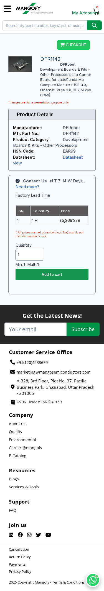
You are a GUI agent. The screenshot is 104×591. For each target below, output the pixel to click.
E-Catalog (17, 455)
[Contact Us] (93, 580)
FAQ (12, 510)
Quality (15, 431)
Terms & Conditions (68, 582)
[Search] (94, 25)
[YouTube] (48, 535)
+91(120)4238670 (32, 362)
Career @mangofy (25, 447)
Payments (17, 564)
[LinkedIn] (11, 535)
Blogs (14, 478)
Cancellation (19, 549)
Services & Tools (24, 486)
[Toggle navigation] (7, 9)
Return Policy (20, 556)
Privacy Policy (20, 571)
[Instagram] (29, 535)
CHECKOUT (76, 45)
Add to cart (52, 274)
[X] (38, 535)
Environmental (22, 439)
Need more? (27, 186)
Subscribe (83, 329)
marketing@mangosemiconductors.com (53, 372)
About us (17, 423)
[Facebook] (20, 535)
